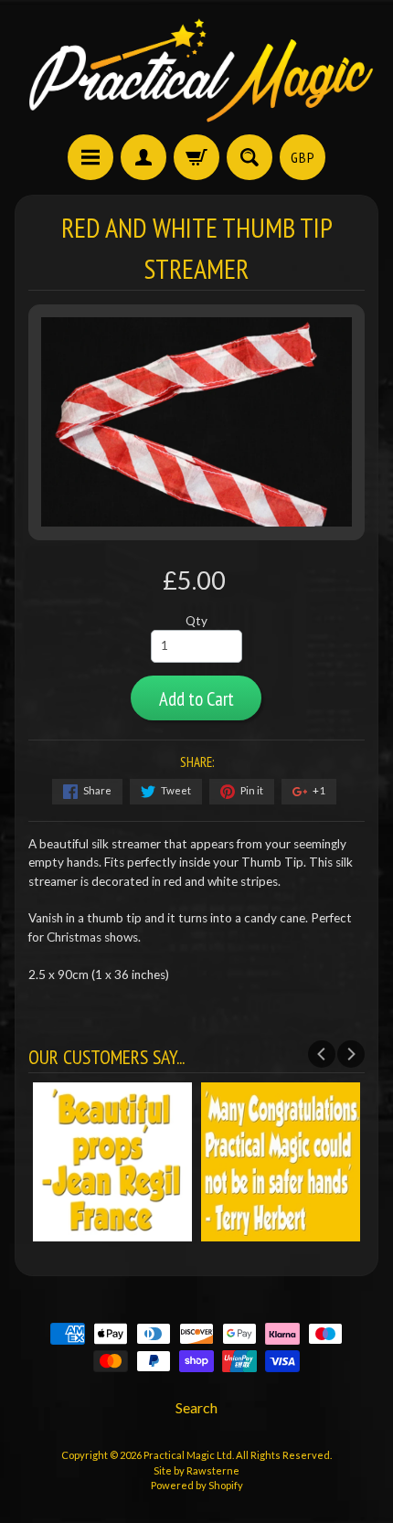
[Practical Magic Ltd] (196, 70)
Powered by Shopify (197, 1485)
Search (196, 1407)
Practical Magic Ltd (187, 1455)
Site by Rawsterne (196, 1470)
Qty (196, 620)
